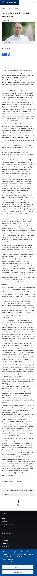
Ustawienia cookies (8, 561)
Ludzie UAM (5, 546)
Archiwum (4, 527)
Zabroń (17, 567)
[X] (18, 505)
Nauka (16, 8)
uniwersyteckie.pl (11, 2)
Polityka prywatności (8, 559)
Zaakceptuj (18, 572)
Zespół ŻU (4, 521)
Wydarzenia (5, 540)
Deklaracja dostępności (8, 524)
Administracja (5, 543)
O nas (3, 518)
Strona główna (6, 8)
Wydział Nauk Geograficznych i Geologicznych (18, 490)
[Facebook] (18, 501)
